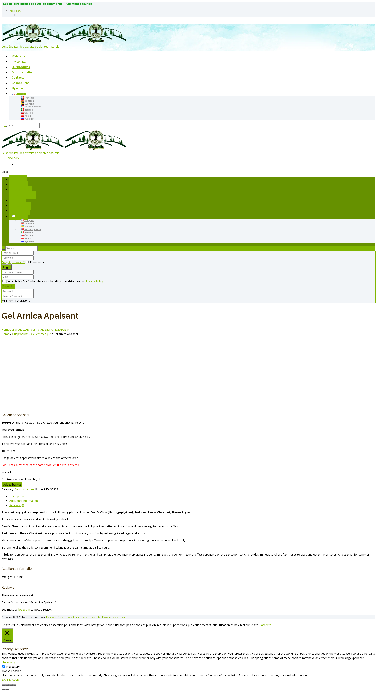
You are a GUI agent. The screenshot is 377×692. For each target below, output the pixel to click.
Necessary (13, 666)
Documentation (23, 72)
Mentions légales (55, 616)
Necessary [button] (8, 662)
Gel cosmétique (36, 329)
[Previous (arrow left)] (3, 689)
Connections (20, 83)
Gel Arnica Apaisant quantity (19, 479)
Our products (21, 67)
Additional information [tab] (23, 501)
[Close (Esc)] (14, 685)
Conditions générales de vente (83, 616)
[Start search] (3, 249)
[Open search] (5, 126)
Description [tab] (16, 496)
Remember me (39, 262)
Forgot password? (13, 262)
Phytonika (19, 61)
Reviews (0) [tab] (16, 505)
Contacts (18, 77)
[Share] (11, 685)
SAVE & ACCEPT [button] (12, 679)
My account (19, 88)
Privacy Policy (94, 281)
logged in (24, 609)
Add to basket (12, 484)
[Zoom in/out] (3, 685)
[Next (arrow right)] (7, 689)
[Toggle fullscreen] (7, 685)
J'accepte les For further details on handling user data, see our (54, 281)
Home (5, 329)
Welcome (18, 56)
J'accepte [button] (265, 625)
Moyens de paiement (114, 616)
